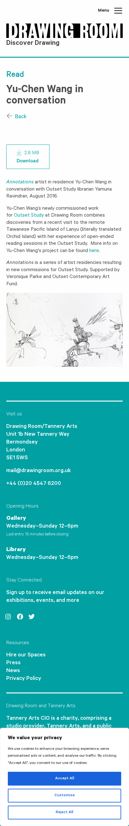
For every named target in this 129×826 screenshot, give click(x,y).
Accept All (64, 778)
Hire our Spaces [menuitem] (26, 655)
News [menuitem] (13, 671)
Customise (64, 795)
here (94, 251)
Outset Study (29, 215)
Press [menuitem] (13, 663)
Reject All (64, 812)
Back (20, 117)
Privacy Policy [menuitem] (23, 679)
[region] (64, 777)
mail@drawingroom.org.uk (38, 471)
